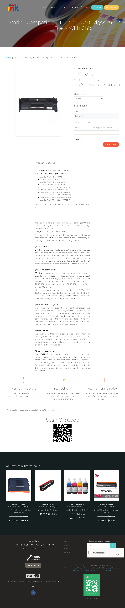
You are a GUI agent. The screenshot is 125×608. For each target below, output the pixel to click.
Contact (74, 7)
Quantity (78, 140)
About (53, 7)
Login (98, 7)
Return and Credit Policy (89, 570)
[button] (19, 104)
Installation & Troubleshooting (100, 568)
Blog (63, 7)
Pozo (95, 598)
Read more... (33, 565)
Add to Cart (111, 144)
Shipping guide (105, 570)
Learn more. (50, 410)
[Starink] (14, 7)
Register (112, 7)
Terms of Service (71, 568)
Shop (44, 7)
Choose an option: (81, 94)
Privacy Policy (83, 568)
